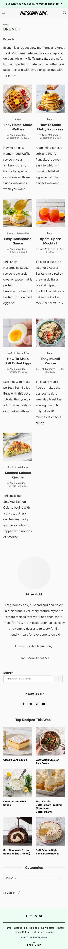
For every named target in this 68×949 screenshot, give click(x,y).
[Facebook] (26, 915)
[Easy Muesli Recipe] (50, 333)
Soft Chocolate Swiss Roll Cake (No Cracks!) (16, 852)
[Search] (64, 13)
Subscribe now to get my (34, 3)
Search (8, 672)
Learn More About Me (34, 658)
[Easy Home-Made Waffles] (17, 99)
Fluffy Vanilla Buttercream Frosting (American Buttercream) (49, 806)
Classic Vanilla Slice (15, 759)
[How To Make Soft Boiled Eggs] (17, 333)
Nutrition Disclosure (43, 932)
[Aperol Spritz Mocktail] (50, 213)
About (60, 927)
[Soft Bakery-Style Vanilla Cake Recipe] (50, 831)
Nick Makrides (17, 135)
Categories (20, 927)
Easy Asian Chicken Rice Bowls (47, 761)
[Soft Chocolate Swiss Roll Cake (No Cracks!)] (17, 831)
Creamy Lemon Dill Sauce (14, 803)
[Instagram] (31, 915)
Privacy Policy (21, 932)
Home (5, 24)
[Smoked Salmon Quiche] (17, 447)
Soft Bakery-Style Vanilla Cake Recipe (47, 852)
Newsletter (47, 927)
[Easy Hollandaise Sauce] (17, 213)
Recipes (34, 927)
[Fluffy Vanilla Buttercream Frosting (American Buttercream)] (50, 783)
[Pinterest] (36, 915)
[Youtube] (40, 915)
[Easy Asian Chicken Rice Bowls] (50, 741)
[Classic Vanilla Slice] (17, 741)
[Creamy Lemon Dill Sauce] (17, 783)
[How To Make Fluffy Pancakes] (50, 99)
